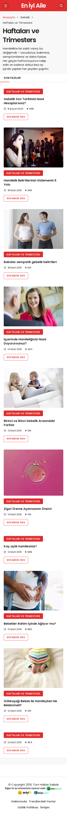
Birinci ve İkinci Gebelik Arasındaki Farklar (29, 423)
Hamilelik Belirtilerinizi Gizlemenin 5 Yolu (30, 182)
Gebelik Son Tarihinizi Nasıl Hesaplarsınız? (24, 101)
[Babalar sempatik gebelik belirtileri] (33, 229)
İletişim (45, 807)
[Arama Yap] (61, 6)
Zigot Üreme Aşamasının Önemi (28, 509)
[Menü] (6, 6)
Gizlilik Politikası (27, 807)
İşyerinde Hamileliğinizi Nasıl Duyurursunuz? (25, 341)
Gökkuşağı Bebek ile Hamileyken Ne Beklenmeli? (30, 703)
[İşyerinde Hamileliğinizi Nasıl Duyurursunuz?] (33, 306)
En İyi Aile (33, 5)
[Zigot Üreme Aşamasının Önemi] (33, 473)
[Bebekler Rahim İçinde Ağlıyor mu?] (33, 591)
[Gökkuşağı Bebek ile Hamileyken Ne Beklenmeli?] (33, 668)
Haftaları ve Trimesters (23, 91)
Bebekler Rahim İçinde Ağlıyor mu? (30, 623)
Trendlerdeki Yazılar (42, 801)
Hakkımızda (19, 801)
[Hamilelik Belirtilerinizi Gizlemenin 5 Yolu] (33, 147)
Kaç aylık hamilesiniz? (20, 546)
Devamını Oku (16, 116)
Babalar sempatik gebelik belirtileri (30, 262)
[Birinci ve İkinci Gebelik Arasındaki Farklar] (33, 388)
